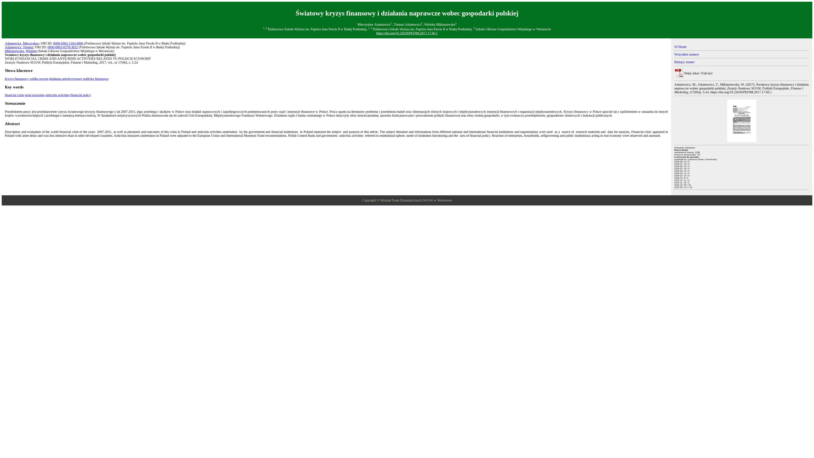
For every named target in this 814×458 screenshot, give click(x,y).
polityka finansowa (96, 79)
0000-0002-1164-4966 (68, 43)
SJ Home (680, 47)
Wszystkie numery (686, 54)
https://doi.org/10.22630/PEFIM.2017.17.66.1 (407, 33)
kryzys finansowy (17, 79)
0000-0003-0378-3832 (62, 47)
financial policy (80, 95)
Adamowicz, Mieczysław (22, 43)
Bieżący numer (684, 62)
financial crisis (14, 95)
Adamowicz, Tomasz (19, 47)
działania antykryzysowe (65, 79)
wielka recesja (38, 79)
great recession (35, 95)
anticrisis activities (57, 95)
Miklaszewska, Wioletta (21, 51)
